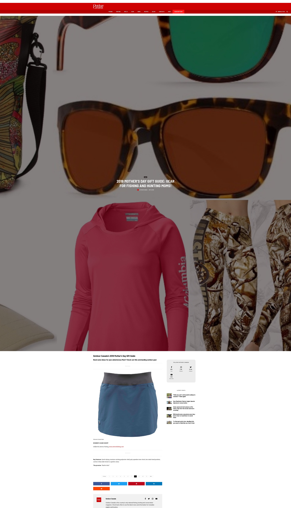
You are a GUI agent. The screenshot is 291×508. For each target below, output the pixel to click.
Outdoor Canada (143, 189)
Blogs (153, 11)
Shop (169, 11)
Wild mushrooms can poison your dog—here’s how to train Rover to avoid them (184, 415)
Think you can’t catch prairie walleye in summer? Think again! (184, 395)
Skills (126, 11)
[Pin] (136, 483)
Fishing (110, 11)
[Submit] (101, 488)
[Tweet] (119, 483)
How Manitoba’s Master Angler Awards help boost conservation (184, 402)
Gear (132, 11)
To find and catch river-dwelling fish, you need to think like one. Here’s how (184, 422)
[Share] (101, 483)
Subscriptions (178, 11)
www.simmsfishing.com (116, 446)
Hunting (118, 11)
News (139, 11)
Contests (161, 11)
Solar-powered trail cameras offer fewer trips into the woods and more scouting (183, 408)
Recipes (146, 11)
